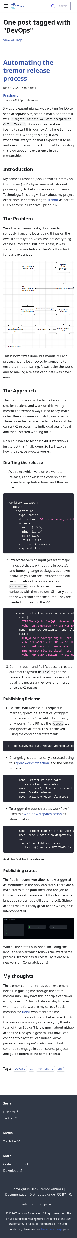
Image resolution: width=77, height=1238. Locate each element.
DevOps (20, 1069)
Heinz (26, 1012)
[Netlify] (35, 1204)
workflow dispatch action (43, 814)
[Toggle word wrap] (61, 498)
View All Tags (12, 40)
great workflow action (32, 763)
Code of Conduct (15, 1164)
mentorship (45, 1069)
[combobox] (59, 6)
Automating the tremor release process (28, 70)
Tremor (52, 200)
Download (11, 1170)
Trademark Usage (51, 1229)
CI (31, 1069)
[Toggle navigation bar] (6, 6)
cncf (60, 1069)
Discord (9, 1112)
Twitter (8, 1118)
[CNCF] (55, 1204)
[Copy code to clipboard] (69, 498)
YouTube (9, 1141)
